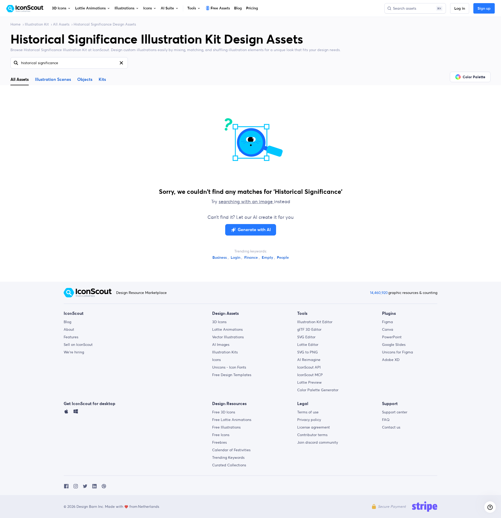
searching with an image (246, 201)
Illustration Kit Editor (314, 322)
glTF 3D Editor (309, 329)
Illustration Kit (37, 24)
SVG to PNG (307, 352)
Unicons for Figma (397, 352)
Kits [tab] (102, 79)
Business (220, 258)
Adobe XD (390, 359)
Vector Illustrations (228, 337)
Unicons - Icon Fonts (229, 367)
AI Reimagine (308, 359)
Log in (459, 8)
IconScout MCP (310, 374)
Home (15, 24)
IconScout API (309, 367)
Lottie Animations (227, 329)
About (69, 329)
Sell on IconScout (78, 344)
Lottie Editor (307, 344)
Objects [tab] (84, 79)
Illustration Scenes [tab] (53, 79)
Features (71, 337)
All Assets (61, 24)
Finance (251, 258)
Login (236, 258)
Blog (67, 322)
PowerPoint (392, 337)
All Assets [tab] (19, 79)
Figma (387, 322)
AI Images (220, 344)
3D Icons (219, 322)
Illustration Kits (225, 352)
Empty (268, 258)
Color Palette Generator (317, 390)
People (283, 258)
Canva (387, 329)
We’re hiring (74, 352)
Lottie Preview (309, 382)
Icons (216, 359)
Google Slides (393, 344)
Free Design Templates (231, 374)
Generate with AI (254, 230)
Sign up (484, 8)
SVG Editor (306, 337)
